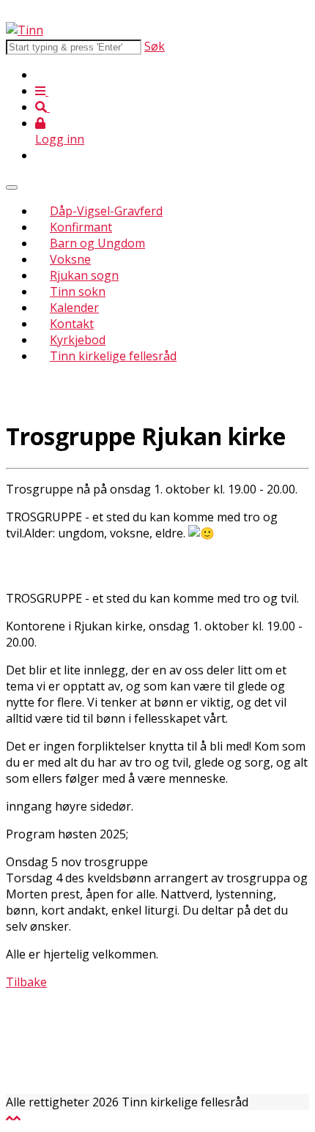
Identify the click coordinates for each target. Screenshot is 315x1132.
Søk (154, 46)
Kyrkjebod (77, 340)
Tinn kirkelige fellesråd (113, 356)
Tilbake (26, 982)
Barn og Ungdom (97, 243)
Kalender (74, 307)
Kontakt (72, 324)
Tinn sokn (77, 291)
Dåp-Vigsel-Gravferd (106, 211)
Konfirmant (81, 227)
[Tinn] (24, 30)
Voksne (70, 259)
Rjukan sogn (84, 275)
